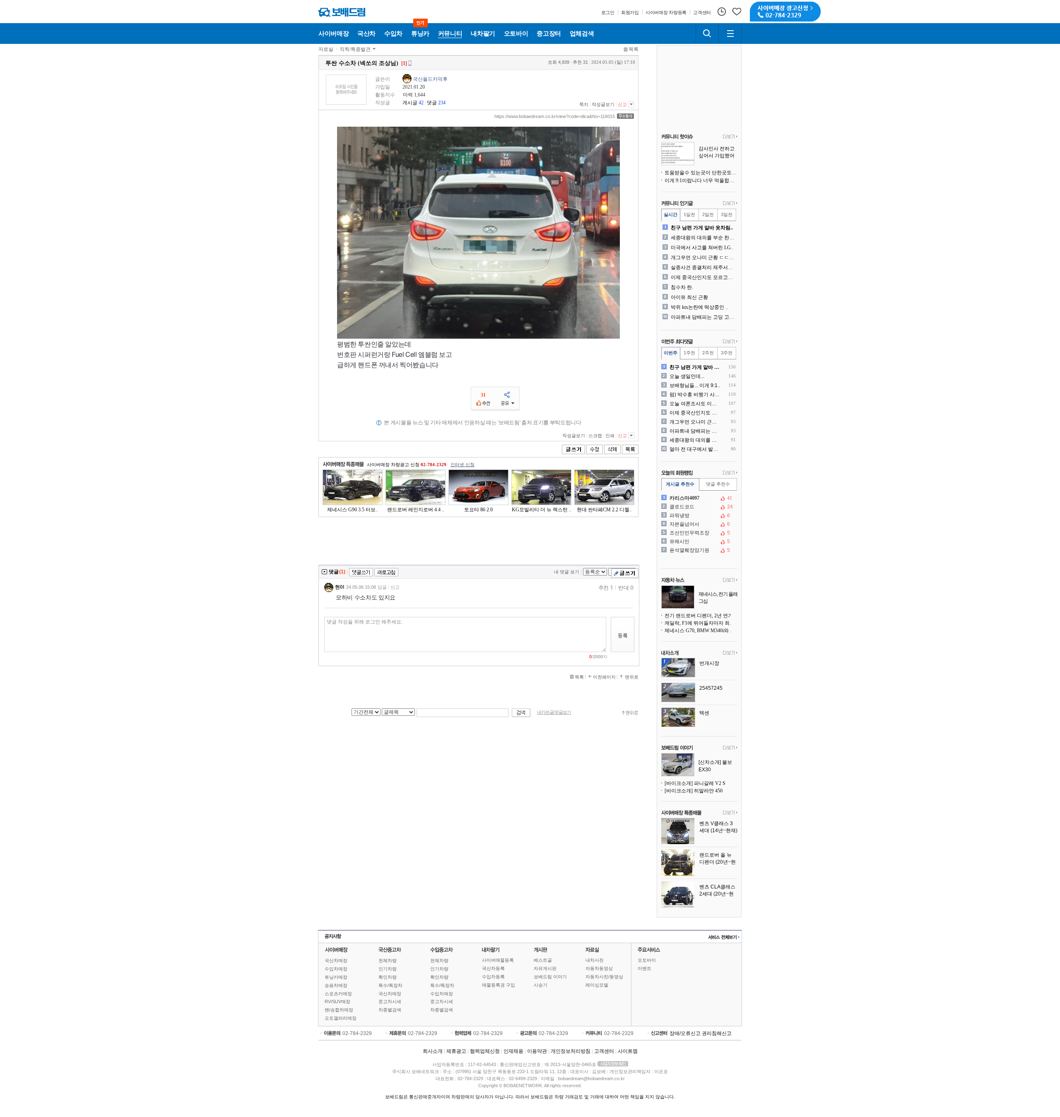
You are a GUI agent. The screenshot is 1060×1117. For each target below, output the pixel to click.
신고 (622, 104)
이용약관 (537, 1051)
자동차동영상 (599, 968)
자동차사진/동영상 (604, 976)
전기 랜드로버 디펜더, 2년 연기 (699, 616)
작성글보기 (603, 104)
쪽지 (583, 104)
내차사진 (594, 960)
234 (442, 103)
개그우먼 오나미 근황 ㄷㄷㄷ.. (703, 257)
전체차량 (387, 960)
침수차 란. (682, 287)
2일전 (708, 214)
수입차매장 (336, 968)
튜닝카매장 (336, 977)
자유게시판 (545, 968)
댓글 (432, 103)
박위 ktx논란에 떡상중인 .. (699, 307)
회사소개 (433, 1051)
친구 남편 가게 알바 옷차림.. (702, 228)
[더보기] (730, 137)
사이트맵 (628, 1051)
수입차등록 (493, 976)
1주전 (689, 352)
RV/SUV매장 (337, 1001)
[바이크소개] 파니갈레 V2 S (695, 783)
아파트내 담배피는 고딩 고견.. (703, 317)
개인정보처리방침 (570, 1051)
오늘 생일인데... (687, 376)
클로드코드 (699, 507)
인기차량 (387, 968)
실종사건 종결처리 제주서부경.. (703, 267)
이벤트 (644, 968)
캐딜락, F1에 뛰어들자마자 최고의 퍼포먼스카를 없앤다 (701, 623)
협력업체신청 (485, 1051)
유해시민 (699, 541)
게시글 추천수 (680, 483)
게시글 (409, 103)
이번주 (670, 352)
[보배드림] (341, 12)
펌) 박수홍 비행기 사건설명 (695, 394)
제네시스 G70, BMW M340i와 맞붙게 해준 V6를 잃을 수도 (701, 630)
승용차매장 (336, 985)
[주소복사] (625, 116)
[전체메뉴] (730, 33)
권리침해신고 (717, 1033)
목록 (633, 49)
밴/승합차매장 (339, 1009)
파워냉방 (699, 515)
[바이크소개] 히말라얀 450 (694, 791)
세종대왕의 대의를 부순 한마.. (703, 238)
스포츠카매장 (338, 993)
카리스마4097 (699, 498)
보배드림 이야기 (550, 976)
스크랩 (595, 435)
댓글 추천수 (718, 483)
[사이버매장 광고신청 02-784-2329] (785, 12)
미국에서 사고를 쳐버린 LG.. (702, 247)
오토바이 (647, 960)
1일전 (689, 214)
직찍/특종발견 (355, 49)
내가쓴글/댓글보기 (554, 712)
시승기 (540, 984)
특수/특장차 (390, 985)
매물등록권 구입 (498, 984)
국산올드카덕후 (430, 79)
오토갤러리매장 (341, 1018)
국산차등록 (493, 968)
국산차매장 (336, 960)
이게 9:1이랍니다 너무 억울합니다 (701, 180)
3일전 (726, 214)
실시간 (670, 214)
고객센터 (604, 1051)
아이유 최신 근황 (689, 297)
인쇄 (609, 435)
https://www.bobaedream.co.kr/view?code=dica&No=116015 (554, 116)
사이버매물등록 (498, 960)
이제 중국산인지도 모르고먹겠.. (703, 277)
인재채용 (513, 1051)
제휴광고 (456, 1051)
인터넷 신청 (462, 464)
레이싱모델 (596, 984)
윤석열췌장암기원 (699, 550)
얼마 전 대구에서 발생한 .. (695, 449)
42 (421, 103)
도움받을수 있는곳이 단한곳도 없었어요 (701, 173)
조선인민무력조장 (699, 533)
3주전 (726, 352)
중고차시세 (389, 1001)
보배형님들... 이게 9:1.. (695, 385)
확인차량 (387, 977)
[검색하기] (707, 33)
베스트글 (543, 960)
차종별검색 (389, 1009)
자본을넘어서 (699, 524)
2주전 (708, 352)
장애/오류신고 (685, 1033)
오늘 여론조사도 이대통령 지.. (695, 404)
